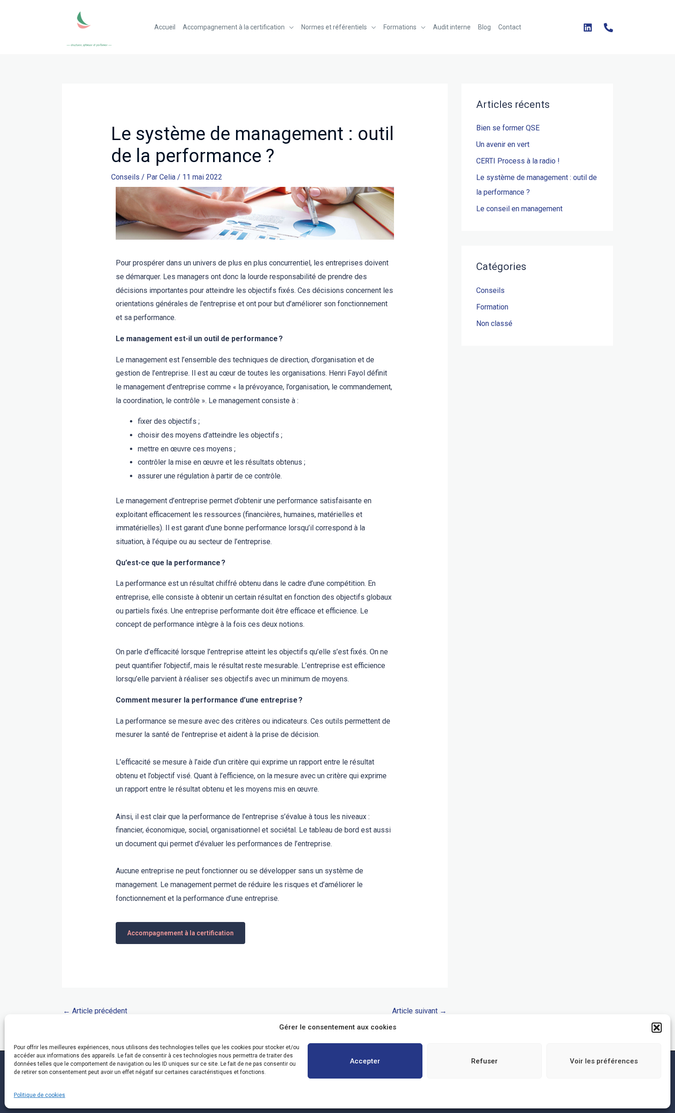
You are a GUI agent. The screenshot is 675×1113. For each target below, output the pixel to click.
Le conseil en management (519, 208)
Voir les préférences (604, 1061)
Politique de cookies (39, 1095)
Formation (492, 307)
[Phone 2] (608, 27)
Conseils (125, 177)
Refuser (484, 1061)
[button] (656, 1027)
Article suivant (419, 1010)
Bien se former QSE (508, 128)
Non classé (494, 323)
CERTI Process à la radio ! (518, 161)
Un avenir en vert (502, 144)
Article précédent (95, 1010)
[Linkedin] (587, 27)
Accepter (365, 1061)
